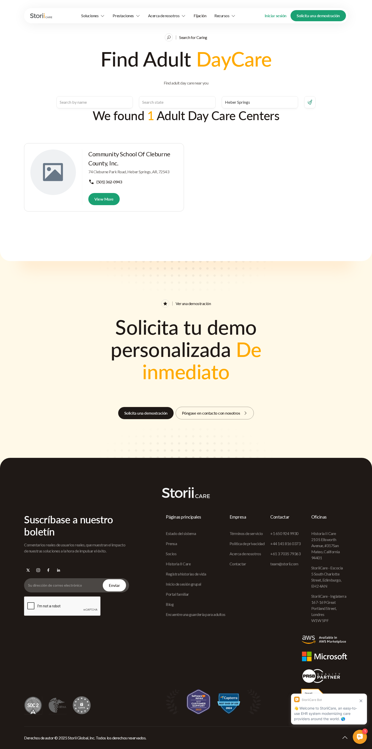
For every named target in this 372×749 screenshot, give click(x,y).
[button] (93, 15)
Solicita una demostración (318, 15)
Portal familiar (177, 594)
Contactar (238, 563)
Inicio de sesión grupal (183, 584)
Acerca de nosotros (245, 553)
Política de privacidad (247, 543)
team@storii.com (284, 563)
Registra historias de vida (186, 573)
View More (104, 199)
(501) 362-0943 (109, 181)
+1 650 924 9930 (284, 533)
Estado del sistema (181, 533)
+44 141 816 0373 (285, 543)
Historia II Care (178, 563)
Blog (170, 604)
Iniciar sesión (275, 15)
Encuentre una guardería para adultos (195, 614)
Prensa (171, 543)
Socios (171, 553)
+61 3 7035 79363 (285, 553)
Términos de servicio (246, 533)
